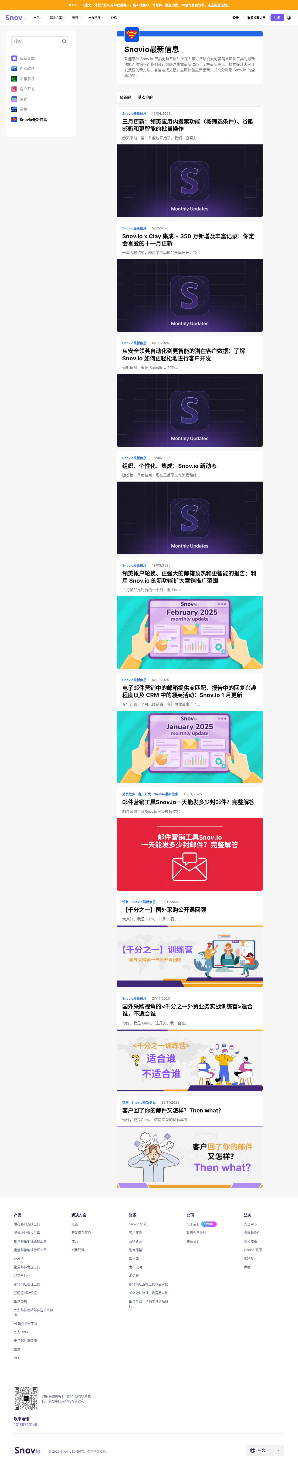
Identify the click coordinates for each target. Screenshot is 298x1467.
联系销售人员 (256, 18)
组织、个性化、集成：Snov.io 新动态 (169, 466)
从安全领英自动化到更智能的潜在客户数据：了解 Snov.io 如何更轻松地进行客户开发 (183, 355)
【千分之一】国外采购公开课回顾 (164, 909)
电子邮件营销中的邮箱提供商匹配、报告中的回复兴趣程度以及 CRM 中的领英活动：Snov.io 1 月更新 (189, 691)
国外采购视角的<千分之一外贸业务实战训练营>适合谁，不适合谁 (187, 1010)
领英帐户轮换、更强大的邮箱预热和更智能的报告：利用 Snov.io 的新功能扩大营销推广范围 (189, 577)
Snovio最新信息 (33, 119)
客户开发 (27, 89)
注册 (277, 18)
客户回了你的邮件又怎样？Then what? (171, 1110)
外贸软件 (27, 68)
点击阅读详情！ (219, 5)
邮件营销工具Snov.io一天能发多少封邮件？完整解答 (188, 802)
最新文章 (27, 58)
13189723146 (25, 1424)
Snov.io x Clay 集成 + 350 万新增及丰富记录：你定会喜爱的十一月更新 (188, 240)
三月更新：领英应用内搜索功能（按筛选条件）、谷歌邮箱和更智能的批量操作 (188, 125)
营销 (23, 99)
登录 (236, 18)
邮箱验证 (27, 78)
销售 (23, 109)
